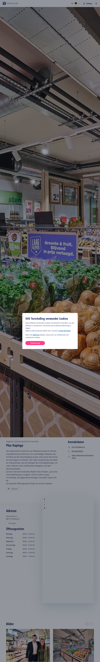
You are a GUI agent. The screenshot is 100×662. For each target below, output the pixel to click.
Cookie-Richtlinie (64, 331)
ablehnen (36, 335)
